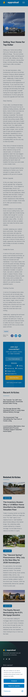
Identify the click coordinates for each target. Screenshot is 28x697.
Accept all (14, 681)
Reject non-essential (14, 686)
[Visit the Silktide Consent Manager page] (22, 691)
